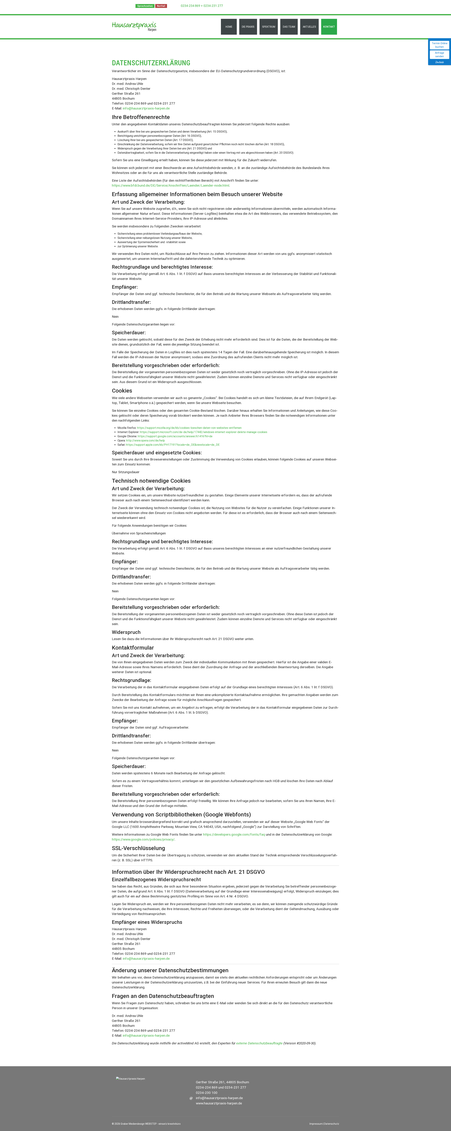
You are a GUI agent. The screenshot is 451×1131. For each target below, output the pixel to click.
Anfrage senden (439, 54)
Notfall (161, 6)
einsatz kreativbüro (170, 1123)
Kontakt (329, 26)
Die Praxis (248, 26)
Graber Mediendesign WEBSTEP (139, 1123)
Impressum (316, 1123)
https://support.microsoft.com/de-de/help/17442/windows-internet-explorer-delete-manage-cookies (203, 432)
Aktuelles (309, 26)
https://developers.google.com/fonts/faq (234, 834)
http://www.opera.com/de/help (145, 440)
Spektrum (268, 26)
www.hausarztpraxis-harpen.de (219, 1103)
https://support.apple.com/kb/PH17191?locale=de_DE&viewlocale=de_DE (173, 444)
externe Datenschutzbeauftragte (259, 1043)
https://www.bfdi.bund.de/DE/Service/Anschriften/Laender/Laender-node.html (170, 185)
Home (229, 26)
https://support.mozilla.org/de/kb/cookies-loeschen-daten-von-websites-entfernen (189, 428)
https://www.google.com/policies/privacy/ (143, 839)
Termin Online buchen (439, 45)
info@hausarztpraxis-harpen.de (146, 108)
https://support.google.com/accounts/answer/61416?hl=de (175, 436)
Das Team (289, 26)
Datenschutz (331, 1123)
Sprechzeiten (145, 6)
